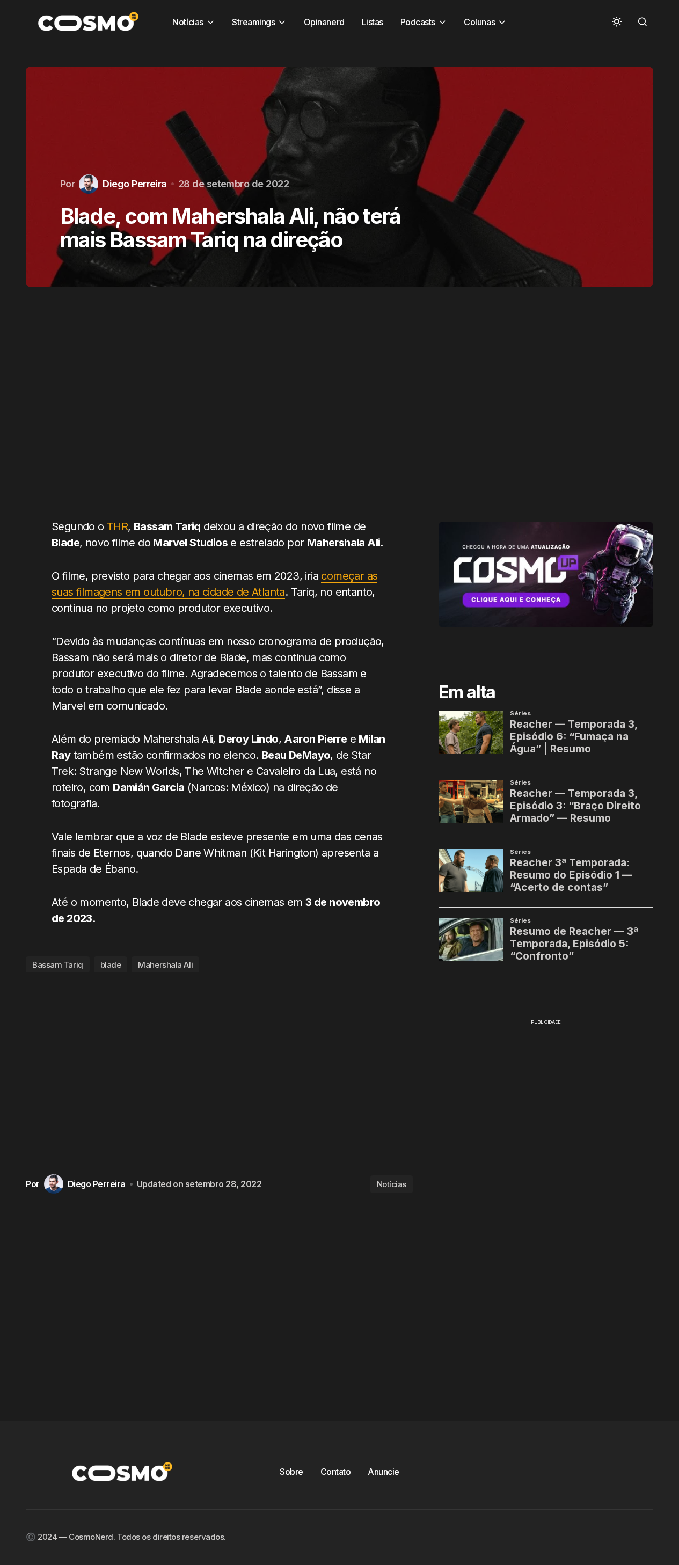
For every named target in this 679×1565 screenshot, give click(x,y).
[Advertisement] (219, 409)
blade (110, 965)
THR (117, 526)
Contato (335, 1471)
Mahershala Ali (165, 965)
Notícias (391, 1184)
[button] (616, 21)
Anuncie (383, 1471)
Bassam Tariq (57, 965)
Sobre (291, 1471)
